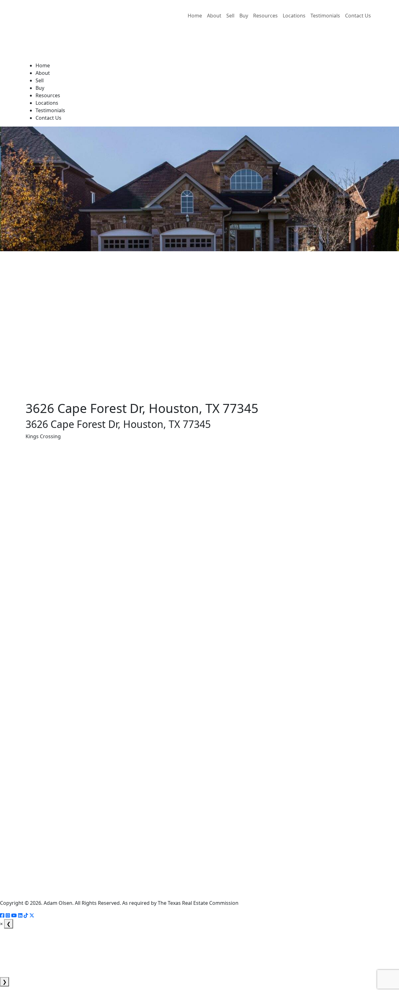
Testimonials (325, 15)
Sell (230, 15)
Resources (265, 15)
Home (195, 15)
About (214, 15)
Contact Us (358, 15)
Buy (243, 15)
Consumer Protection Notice (16, 883)
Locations (294, 15)
